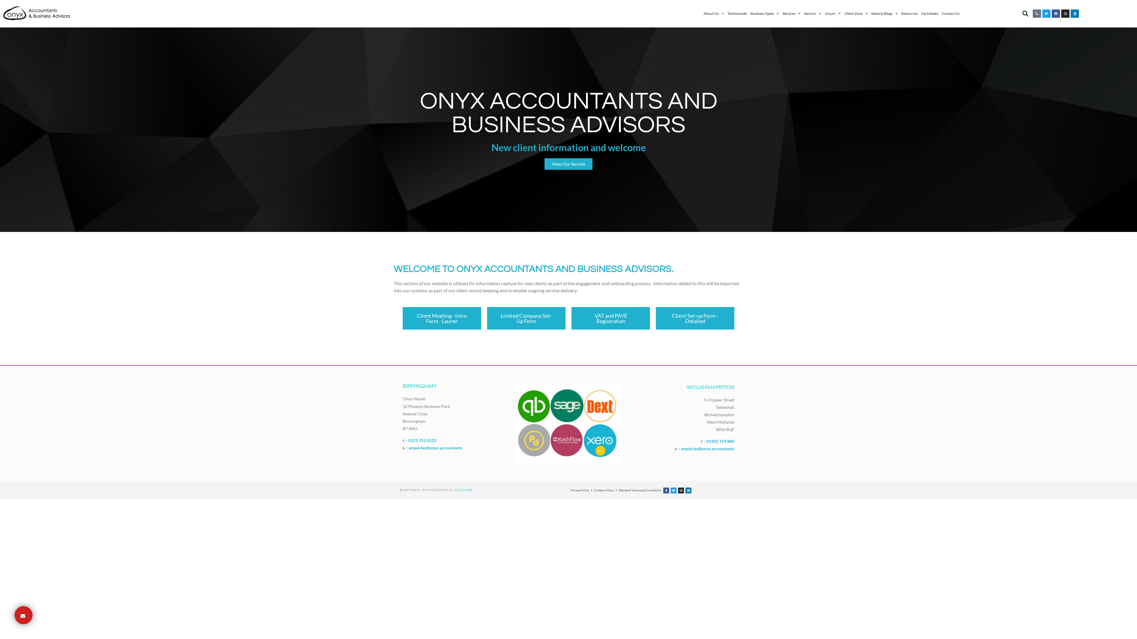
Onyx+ (830, 13)
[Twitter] (1046, 13)
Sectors (810, 13)
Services (789, 13)
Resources (909, 13)
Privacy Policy (580, 490)
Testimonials (737, 13)
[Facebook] (1056, 13)
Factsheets (929, 13)
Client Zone (853, 13)
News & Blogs (881, 13)
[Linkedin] (1075, 13)
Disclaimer (463, 490)
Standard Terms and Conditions (640, 490)
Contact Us (951, 13)
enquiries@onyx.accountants (435, 447)
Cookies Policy (604, 490)
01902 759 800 (720, 441)
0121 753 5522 (422, 440)
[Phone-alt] (1037, 13)
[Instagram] (1065, 13)
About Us (711, 13)
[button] (1025, 14)
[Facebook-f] (666, 490)
